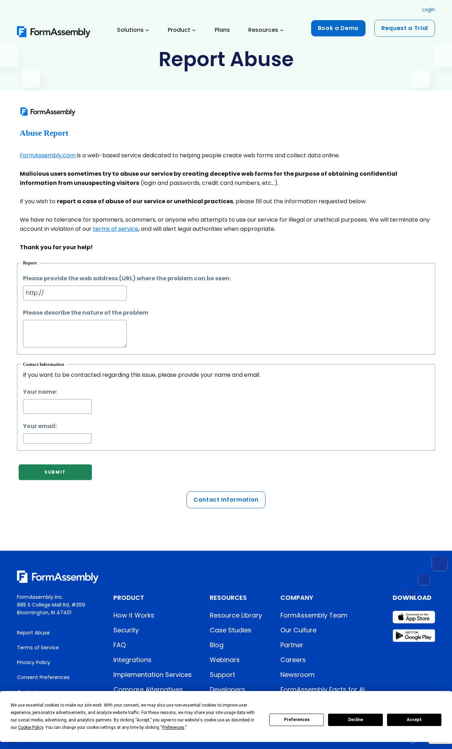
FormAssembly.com (48, 155)
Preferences (297, 719)
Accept (414, 719)
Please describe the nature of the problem (85, 313)
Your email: (40, 426)
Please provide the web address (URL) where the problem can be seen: (127, 278)
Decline (355, 719)
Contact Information (226, 500)
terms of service (115, 229)
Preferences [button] (173, 727)
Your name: (40, 392)
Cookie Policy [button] (30, 727)
